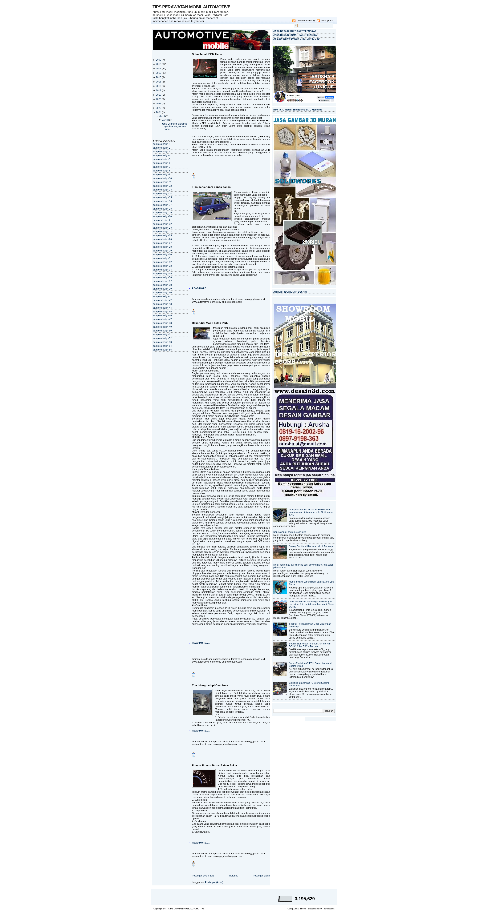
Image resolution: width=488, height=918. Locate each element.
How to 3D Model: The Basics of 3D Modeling (297, 109)
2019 (159, 95)
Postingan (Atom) (214, 882)
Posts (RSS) (327, 20)
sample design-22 (162, 224)
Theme (303, 909)
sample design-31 (162, 258)
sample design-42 (162, 300)
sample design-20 (162, 216)
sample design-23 (162, 227)
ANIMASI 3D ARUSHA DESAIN (290, 292)
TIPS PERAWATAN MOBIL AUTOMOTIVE (191, 6)
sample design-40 (162, 292)
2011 (159, 68)
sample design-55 (162, 349)
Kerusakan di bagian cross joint (289, 532)
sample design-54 (162, 346)
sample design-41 (162, 296)
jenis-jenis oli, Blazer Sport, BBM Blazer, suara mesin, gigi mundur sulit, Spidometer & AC (311, 512)
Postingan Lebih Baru (203, 875)
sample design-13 (162, 189)
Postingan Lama (261, 875)
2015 (159, 81)
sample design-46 (162, 315)
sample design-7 (161, 167)
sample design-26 (162, 239)
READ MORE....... (201, 288)
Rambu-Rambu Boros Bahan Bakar (214, 765)
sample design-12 (162, 186)
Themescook (328, 909)
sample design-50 (162, 330)
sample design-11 (162, 182)
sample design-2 (161, 147)
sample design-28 (162, 247)
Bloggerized (313, 909)
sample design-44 (162, 308)
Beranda (233, 875)
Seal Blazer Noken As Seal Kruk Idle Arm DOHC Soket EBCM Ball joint (310, 645)
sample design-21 (162, 220)
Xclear (296, 909)
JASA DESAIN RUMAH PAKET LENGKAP (295, 35)
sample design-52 (162, 338)
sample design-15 (162, 197)
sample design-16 (162, 201)
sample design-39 (162, 288)
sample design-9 (161, 174)
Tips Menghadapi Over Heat (210, 685)
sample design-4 (161, 155)
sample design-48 (162, 323)
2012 (159, 73)
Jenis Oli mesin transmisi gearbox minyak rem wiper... (174, 126)
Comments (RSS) (306, 20)
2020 (159, 99)
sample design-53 (162, 342)
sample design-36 (162, 277)
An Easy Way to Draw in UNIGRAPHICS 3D (296, 39)
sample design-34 (162, 269)
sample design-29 (162, 250)
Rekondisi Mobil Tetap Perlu (210, 322)
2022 (159, 108)
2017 (159, 90)
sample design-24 (162, 231)
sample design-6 (161, 163)
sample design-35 (162, 273)
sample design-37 (162, 281)
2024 (159, 112)
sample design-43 (162, 304)
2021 (159, 103)
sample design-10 (162, 178)
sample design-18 (162, 208)
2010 (159, 64)
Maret (162, 116)
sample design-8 (161, 170)
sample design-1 (161, 144)
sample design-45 (162, 311)
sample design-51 (162, 334)
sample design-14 (162, 193)
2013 (159, 77)
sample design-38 (162, 285)
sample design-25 (162, 235)
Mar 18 (165, 120)
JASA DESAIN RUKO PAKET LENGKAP (294, 31)
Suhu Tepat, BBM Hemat (207, 54)
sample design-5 (161, 159)
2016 (159, 86)
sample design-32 (162, 262)
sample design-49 (162, 327)
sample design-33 (162, 266)
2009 (159, 59)
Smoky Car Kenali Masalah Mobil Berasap (311, 546)
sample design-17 (162, 205)
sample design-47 (162, 319)
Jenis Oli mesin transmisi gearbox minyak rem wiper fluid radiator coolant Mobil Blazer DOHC (312, 604)
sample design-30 (162, 254)
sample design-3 (161, 151)
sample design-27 (162, 243)
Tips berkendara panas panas (211, 186)
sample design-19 (162, 212)
